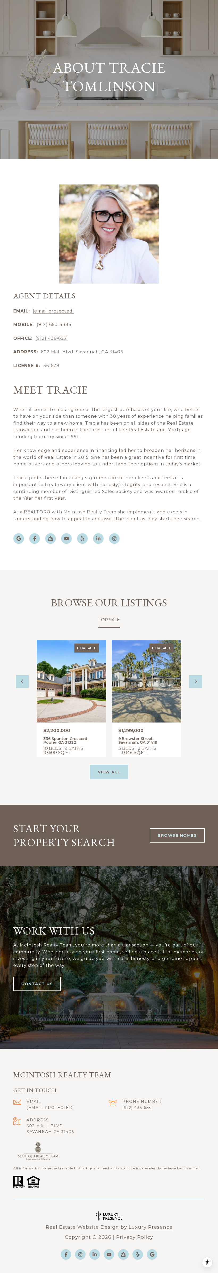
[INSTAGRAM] (114, 538)
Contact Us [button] (37, 983)
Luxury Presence (151, 1227)
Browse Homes (177, 835)
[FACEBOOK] (34, 538)
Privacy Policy (134, 1237)
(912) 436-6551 (51, 338)
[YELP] (82, 538)
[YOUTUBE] (66, 538)
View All (109, 772)
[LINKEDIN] (98, 538)
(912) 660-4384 (54, 324)
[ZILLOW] (50, 538)
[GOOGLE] (18, 538)
